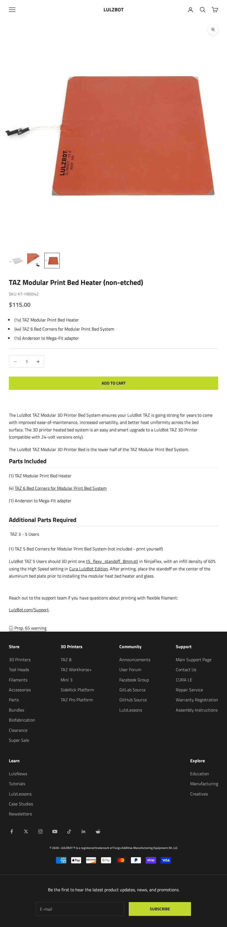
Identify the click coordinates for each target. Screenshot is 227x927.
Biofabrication (22, 720)
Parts (14, 699)
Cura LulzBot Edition (88, 568)
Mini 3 (67, 679)
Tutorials (17, 783)
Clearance (18, 730)
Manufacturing (204, 783)
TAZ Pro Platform (77, 699)
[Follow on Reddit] (98, 831)
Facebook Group (134, 679)
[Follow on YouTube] (55, 831)
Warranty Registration (197, 699)
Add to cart (114, 383)
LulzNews (18, 773)
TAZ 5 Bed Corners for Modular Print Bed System (61, 548)
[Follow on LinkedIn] (83, 831)
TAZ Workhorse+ (76, 669)
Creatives (199, 793)
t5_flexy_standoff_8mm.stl (112, 561)
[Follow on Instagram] (40, 831)
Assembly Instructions (197, 710)
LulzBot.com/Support (29, 609)
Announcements (134, 659)
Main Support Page (193, 659)
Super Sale (19, 740)
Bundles (16, 710)
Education (199, 773)
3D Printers (19, 659)
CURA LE (184, 679)
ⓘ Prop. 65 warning (28, 628)
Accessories (20, 689)
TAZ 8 (66, 659)
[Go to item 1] (16, 260)
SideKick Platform (77, 689)
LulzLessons (130, 710)
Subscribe (160, 909)
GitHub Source (133, 699)
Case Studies (21, 803)
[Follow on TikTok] (69, 831)
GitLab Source (132, 689)
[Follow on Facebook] (11, 831)
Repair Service (189, 689)
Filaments (18, 679)
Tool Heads (19, 669)
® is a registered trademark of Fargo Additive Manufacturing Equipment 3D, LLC (125, 848)
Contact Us (186, 669)
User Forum (130, 669)
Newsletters (20, 813)
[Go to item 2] (34, 260)
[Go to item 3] (52, 260)
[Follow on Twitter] (26, 831)
